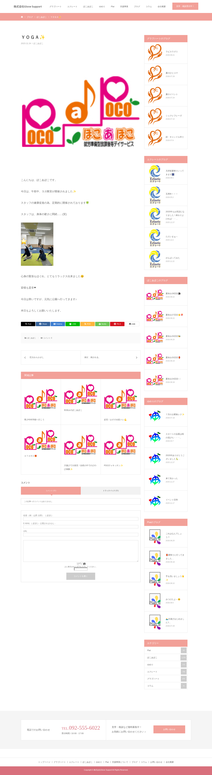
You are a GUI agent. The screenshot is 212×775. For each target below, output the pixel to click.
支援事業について (120, 762)
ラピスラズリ (172, 51)
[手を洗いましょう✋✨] (155, 579)
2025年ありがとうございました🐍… (175, 457)
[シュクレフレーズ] (155, 117)
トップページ (44, 762)
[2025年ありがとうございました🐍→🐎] (155, 458)
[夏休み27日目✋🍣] (155, 316)
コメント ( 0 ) (51, 491)
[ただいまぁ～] (155, 237)
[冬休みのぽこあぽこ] (80, 394)
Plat (112, 6)
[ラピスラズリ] (155, 53)
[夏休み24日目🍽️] (155, 380)
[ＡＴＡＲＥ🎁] (41, 440)
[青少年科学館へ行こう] (41, 399)
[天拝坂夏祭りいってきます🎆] (155, 173)
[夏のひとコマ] (155, 74)
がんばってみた (173, 258)
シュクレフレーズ (174, 115)
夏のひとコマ (172, 73)
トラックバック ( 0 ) (111, 491)
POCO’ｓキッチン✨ (113, 465)
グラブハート (55, 6)
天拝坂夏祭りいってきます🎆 (175, 173)
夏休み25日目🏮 (173, 357)
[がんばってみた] (155, 259)
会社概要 (162, 6)
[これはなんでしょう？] (155, 536)
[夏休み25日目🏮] (155, 358)
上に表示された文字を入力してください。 (80, 567)
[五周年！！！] (155, 195)
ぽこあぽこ (88, 6)
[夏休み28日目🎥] (155, 294)
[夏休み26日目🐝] (155, 337)
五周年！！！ (172, 194)
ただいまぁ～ (172, 236)
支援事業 (124, 6)
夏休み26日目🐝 (173, 336)
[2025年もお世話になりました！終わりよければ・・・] (155, 216)
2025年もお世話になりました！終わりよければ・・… (175, 215)
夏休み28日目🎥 (173, 293)
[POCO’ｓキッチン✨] (120, 444)
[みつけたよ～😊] (155, 600)
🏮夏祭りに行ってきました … (175, 557)
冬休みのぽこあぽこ (73, 410)
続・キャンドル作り (175, 137)
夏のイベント (172, 94)
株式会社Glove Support (28, 6)
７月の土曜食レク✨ (175, 414)
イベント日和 (172, 500)
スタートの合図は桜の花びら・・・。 (175, 436)
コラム (149, 6)
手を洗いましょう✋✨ (175, 578)
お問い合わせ (169, 729)
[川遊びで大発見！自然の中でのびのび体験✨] (80, 444)
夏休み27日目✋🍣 (174, 315)
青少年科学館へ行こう (34, 419)
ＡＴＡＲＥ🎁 (30, 456)
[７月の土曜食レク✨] (155, 415)
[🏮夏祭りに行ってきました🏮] (155, 558)
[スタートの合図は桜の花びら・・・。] (155, 437)
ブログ (137, 6)
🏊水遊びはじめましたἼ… (175, 621)
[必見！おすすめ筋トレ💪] (120, 399)
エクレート (72, 6)
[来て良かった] (155, 479)
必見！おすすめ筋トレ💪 (115, 419)
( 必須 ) (37, 515)
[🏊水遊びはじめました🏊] (155, 622)
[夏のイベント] (155, 95)
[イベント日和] (155, 501)
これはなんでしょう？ (174, 535)
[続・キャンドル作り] (155, 138)
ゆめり (102, 6)
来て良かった (172, 478)
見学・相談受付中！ (185, 6)
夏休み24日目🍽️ (173, 379)
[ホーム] (22, 16)
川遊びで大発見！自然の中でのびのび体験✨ (80, 467)
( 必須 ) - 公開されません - (39, 523)
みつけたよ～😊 (173, 599)
